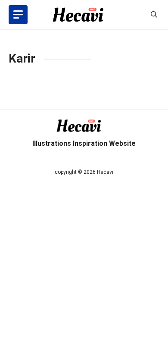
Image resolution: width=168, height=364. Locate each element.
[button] (154, 15)
